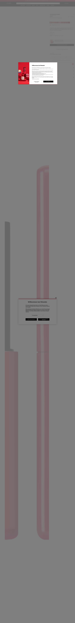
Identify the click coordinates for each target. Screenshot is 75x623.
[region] (37, 73)
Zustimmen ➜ (48, 81)
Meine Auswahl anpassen (36, 81)
